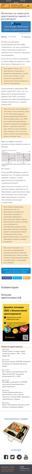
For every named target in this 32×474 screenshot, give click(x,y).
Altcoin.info (7, 467)
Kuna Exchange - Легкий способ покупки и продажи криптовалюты (16, 28)
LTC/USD (16, 2)
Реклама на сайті (25, 470)
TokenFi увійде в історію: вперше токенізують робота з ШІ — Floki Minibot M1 (13, 353)
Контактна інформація (7, 469)
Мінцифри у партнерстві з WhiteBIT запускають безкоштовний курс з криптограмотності (14, 384)
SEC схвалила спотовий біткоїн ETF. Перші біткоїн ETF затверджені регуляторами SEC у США (15, 374)
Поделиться (8, 278)
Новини (5, 36)
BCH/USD (22, 1)
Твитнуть (18, 278)
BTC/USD (8, 1)
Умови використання (7, 471)
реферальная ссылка (25, 33)
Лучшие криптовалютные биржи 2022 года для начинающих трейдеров (16, 270)
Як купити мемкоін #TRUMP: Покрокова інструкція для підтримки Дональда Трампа (16, 364)
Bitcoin (27, 278)
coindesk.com (27, 36)
